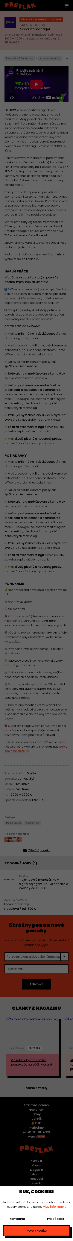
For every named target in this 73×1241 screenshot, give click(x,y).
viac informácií (54, 1207)
